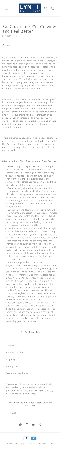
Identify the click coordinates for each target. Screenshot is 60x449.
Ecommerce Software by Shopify (40, 444)
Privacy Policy (13, 366)
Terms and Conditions (17, 373)
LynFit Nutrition (20, 444)
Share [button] (8, 45)
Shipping (10, 359)
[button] (6, 8)
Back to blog (32, 332)
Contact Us (11, 345)
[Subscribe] (50, 413)
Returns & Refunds (15, 352)
